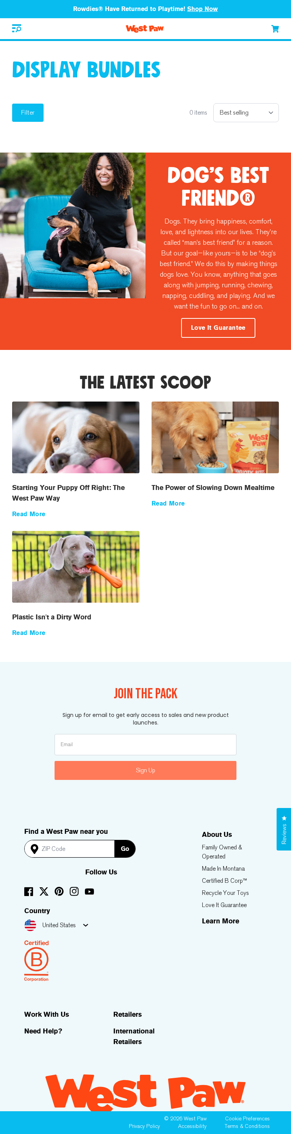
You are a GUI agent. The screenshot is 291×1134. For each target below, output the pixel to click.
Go (125, 848)
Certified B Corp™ (224, 880)
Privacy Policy (144, 1126)
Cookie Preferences (247, 1118)
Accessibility (192, 1126)
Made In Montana (223, 868)
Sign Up (145, 770)
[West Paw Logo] (145, 29)
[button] (16, 28)
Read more (28, 514)
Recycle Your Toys (225, 892)
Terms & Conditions (247, 1126)
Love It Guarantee (224, 905)
